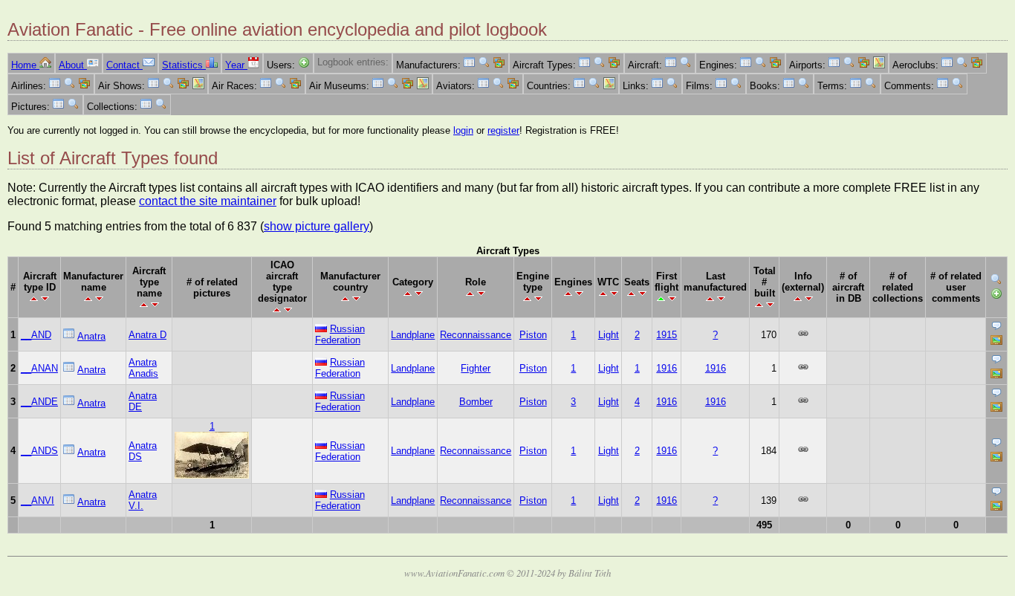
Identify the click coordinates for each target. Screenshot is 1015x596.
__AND (36, 334)
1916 (666, 368)
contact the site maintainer (207, 201)
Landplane (413, 334)
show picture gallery (316, 226)
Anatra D (147, 334)
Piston (533, 334)
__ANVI (37, 500)
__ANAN (39, 368)
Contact (124, 65)
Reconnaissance (475, 334)
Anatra (91, 336)
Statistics (184, 65)
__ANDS (39, 450)
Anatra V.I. (143, 500)
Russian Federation (340, 334)
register (503, 130)
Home (25, 65)
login (463, 130)
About (73, 65)
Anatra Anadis (143, 368)
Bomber (476, 401)
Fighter (475, 368)
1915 (666, 334)
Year (236, 65)
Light (608, 334)
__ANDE (39, 401)
